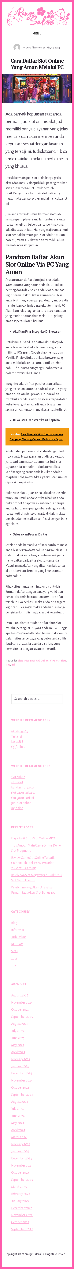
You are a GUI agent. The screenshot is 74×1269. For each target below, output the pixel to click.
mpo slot (17, 808)
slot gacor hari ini (22, 798)
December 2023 (21, 1158)
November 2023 (21, 1165)
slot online (18, 777)
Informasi (29, 660)
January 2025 (20, 1066)
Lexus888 (17, 741)
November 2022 (22, 1215)
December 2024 (21, 1073)
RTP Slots (55, 660)
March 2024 (19, 1137)
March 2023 (19, 1187)
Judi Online (42, 660)
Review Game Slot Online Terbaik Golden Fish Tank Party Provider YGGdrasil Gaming (33, 863)
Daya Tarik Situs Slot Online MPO (33, 838)
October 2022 (20, 1222)
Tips (8, 664)
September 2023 (22, 1179)
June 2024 (17, 1116)
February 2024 (20, 1144)
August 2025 (19, 1024)
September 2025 (22, 1016)
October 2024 (20, 1087)
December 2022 (21, 1208)
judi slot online (21, 803)
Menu (37, 33)
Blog (20, 660)
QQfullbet (18, 747)
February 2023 (20, 1194)
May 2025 (17, 1045)
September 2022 (22, 1229)
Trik (13, 664)
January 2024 (20, 1151)
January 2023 (20, 1201)
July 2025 (17, 1031)
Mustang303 (19, 731)
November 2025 (21, 1002)
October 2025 (20, 1009)
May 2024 (17, 1123)
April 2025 (18, 1052)
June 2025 (17, 1038)
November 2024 (21, 1080)
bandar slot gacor (23, 787)
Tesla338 (16, 736)
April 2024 (18, 1130)
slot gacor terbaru (23, 792)
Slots (63, 660)
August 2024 (19, 1102)
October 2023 (20, 1172)
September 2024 (22, 1094)
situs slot (17, 782)
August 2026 (19, 995)
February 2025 (20, 1059)
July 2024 (17, 1109)
